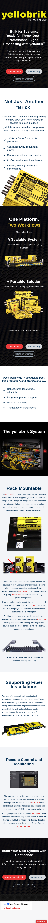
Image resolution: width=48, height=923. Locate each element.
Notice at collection (11, 908)
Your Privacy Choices (18, 904)
